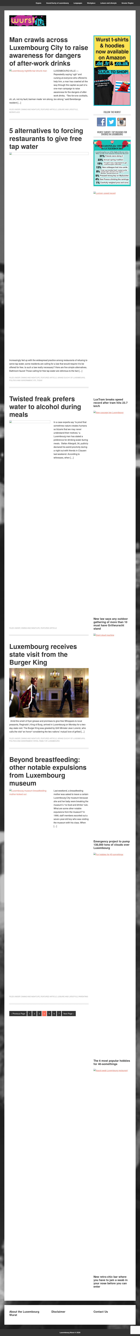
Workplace (14, 112)
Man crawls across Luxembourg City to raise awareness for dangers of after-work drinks (48, 51)
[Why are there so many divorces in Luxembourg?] (112, 185)
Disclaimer (58, 1311)
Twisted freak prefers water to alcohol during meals (45, 406)
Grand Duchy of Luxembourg (71, 377)
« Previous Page (18, 1013)
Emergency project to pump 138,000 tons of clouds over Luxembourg (112, 844)
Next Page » (68, 1013)
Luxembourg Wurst (27, 20)
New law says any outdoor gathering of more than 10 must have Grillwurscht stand (111, 623)
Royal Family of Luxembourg (46, 741)
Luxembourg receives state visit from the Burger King (43, 654)
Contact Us (101, 1311)
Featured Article (49, 109)
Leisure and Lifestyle (68, 109)
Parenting (83, 996)
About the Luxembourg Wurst (24, 1313)
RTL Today (37, 380)
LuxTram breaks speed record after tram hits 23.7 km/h (111, 402)
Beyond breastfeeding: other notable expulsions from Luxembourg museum (48, 771)
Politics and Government (21, 380)
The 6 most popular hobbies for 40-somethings (112, 1062)
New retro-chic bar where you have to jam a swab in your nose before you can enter (111, 1281)
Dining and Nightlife (30, 109)
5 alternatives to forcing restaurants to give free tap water (46, 138)
